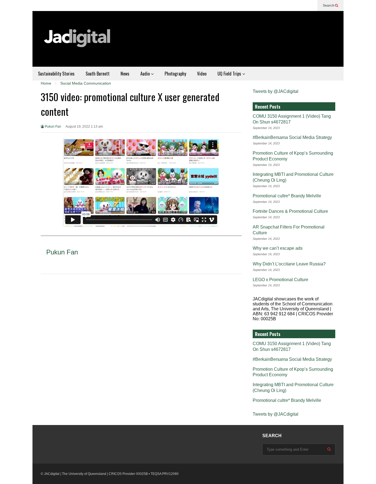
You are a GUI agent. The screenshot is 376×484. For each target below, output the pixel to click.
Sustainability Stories (56, 73)
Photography (175, 73)
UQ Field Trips (229, 73)
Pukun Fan (52, 126)
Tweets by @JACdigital (275, 91)
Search (329, 5)
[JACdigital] (78, 41)
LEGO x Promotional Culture (280, 279)
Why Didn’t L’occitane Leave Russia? (289, 264)
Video (201, 73)
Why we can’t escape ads (278, 248)
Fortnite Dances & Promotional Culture (290, 211)
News (125, 73)
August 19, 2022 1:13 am (84, 126)
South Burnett (98, 73)
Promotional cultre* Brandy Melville (287, 195)
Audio (145, 73)
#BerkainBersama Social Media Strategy (292, 137)
